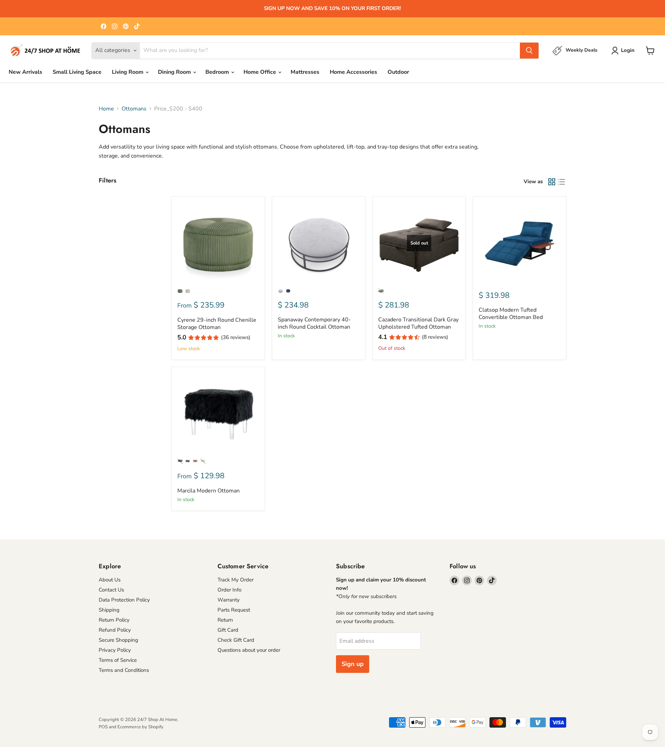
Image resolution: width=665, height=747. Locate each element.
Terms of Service (118, 660)
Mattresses (305, 72)
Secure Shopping (118, 640)
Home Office (260, 72)
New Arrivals (25, 72)
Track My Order (236, 579)
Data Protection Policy (124, 599)
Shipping (109, 609)
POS (103, 727)
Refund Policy (115, 629)
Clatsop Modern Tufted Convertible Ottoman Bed (511, 313)
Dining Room (175, 72)
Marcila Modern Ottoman (208, 491)
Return (225, 619)
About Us (110, 579)
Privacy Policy (115, 650)
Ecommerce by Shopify (140, 727)
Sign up (353, 664)
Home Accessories (353, 72)
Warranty (229, 599)
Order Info (229, 589)
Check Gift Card (236, 640)
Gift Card (228, 629)
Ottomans (134, 109)
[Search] (529, 51)
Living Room (128, 72)
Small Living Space (77, 72)
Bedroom (217, 72)
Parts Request (234, 609)
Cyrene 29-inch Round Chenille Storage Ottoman (216, 323)
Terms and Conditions (124, 670)
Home (106, 109)
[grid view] (552, 182)
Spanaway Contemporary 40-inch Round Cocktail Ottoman (314, 323)
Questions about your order (249, 650)
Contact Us (111, 589)
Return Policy (114, 619)
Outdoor (398, 72)
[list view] (561, 182)
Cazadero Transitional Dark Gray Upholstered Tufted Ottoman (418, 323)
